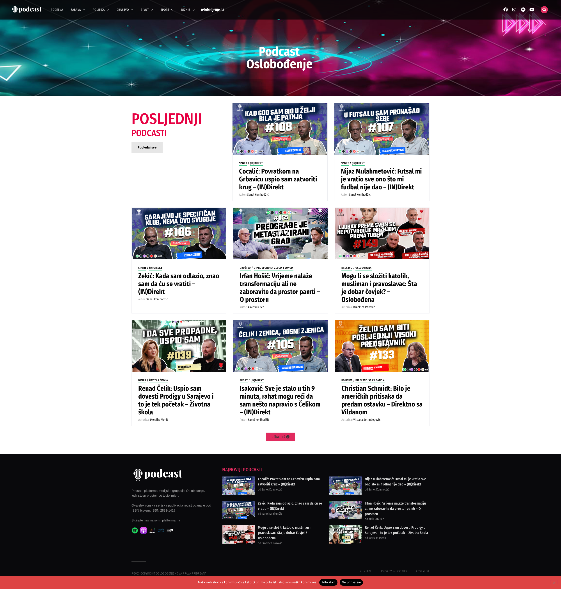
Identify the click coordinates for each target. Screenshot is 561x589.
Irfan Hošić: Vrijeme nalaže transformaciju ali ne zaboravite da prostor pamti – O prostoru (280, 288)
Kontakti (366, 571)
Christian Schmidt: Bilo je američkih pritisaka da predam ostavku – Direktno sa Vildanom (382, 400)
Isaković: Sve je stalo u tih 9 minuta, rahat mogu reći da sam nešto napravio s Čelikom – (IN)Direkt (280, 400)
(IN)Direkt (256, 163)
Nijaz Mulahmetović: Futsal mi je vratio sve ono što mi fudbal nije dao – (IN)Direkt (381, 179)
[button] (544, 9)
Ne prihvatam (351, 582)
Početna (57, 10)
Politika (99, 10)
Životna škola (158, 380)
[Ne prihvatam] (554, 582)
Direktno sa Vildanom (370, 380)
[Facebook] (505, 9)
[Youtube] (532, 9)
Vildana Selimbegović (366, 420)
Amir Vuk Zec (256, 307)
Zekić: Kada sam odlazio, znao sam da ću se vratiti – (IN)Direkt (178, 284)
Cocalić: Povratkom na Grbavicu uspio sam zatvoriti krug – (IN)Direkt (278, 179)
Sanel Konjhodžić (258, 195)
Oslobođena (363, 267)
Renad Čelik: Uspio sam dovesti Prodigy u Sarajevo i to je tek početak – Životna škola (176, 400)
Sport (165, 10)
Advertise (423, 571)
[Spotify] (523, 9)
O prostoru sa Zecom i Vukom (273, 267)
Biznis (185, 10)
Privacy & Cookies (394, 571)
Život (145, 10)
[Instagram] (514, 9)
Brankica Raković (364, 307)
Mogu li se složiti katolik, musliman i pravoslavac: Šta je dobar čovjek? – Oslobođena (379, 288)
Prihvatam (328, 582)
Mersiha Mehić (159, 420)
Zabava (76, 10)
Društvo (123, 10)
